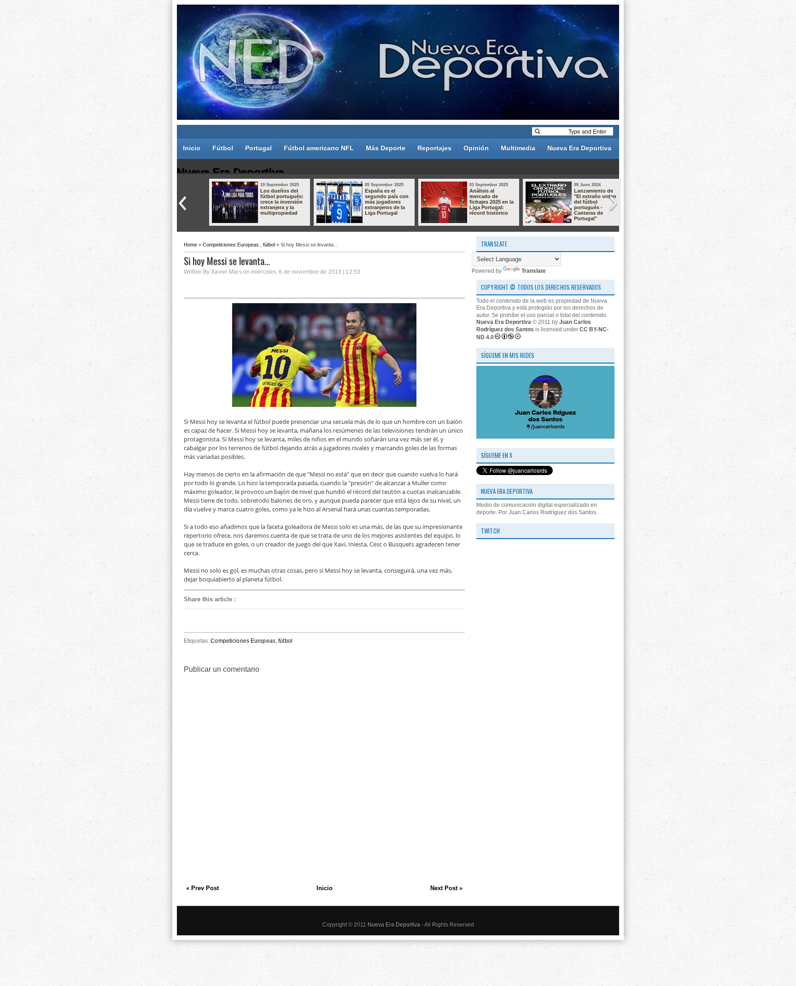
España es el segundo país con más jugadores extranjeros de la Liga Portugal (387, 202)
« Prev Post (202, 888)
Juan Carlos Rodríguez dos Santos (533, 326)
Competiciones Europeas (231, 244)
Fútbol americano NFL (319, 148)
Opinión (476, 148)
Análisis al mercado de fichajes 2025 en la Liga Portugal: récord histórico (491, 202)
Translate (533, 271)
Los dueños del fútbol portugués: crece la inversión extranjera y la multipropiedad (282, 202)
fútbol (269, 244)
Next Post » (446, 888)
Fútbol (222, 148)
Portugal (258, 148)
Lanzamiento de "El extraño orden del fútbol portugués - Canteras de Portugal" (595, 204)
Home (190, 244)
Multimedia (518, 148)
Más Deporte (385, 148)
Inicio (191, 148)
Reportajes (434, 148)
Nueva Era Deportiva (579, 148)
